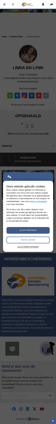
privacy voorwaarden (38, 201)
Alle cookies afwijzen (28, 247)
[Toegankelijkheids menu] (53, 421)
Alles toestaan (28, 230)
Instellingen (28, 240)
